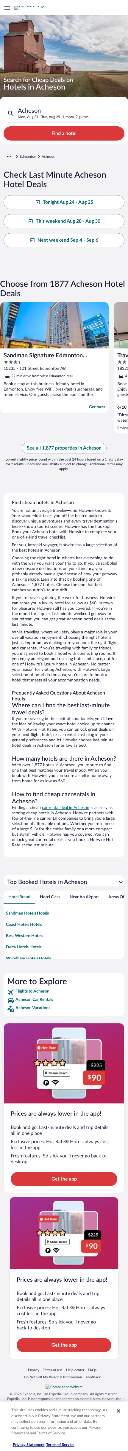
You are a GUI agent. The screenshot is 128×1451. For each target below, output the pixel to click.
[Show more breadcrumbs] (9, 156)
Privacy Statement (29, 1445)
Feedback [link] (93, 1377)
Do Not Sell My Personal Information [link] (53, 1377)
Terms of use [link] (53, 1370)
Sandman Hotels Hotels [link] (27, 913)
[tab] (19, 897)
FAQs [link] (92, 1370)
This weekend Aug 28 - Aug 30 (68, 221)
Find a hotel (64, 133)
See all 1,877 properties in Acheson (64, 448)
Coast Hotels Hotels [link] (24, 925)
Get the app (64, 1179)
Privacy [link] (33, 1370)
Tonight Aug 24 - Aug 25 (68, 202)
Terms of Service (60, 1445)
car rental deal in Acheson (65, 808)
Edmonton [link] (28, 156)
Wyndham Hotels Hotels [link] (28, 958)
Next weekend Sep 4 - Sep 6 (68, 240)
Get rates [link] (97, 407)
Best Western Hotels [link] (24, 936)
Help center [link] (75, 1370)
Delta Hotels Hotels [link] (23, 947)
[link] (64, 992)
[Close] (118, 1410)
